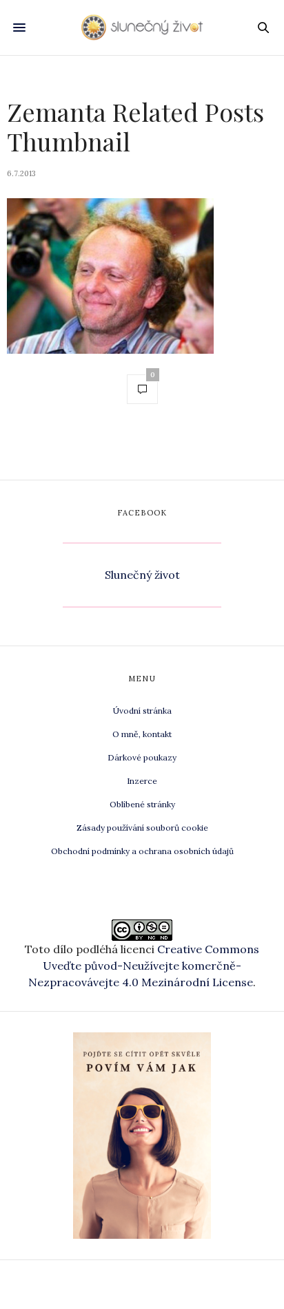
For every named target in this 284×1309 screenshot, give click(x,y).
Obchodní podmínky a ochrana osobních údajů (142, 851)
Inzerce (142, 781)
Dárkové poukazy (142, 757)
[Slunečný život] (142, 27)
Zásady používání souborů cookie (142, 827)
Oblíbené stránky (142, 804)
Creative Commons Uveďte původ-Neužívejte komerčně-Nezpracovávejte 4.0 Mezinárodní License (143, 965)
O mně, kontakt (142, 734)
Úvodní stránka (142, 710)
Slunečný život (142, 575)
